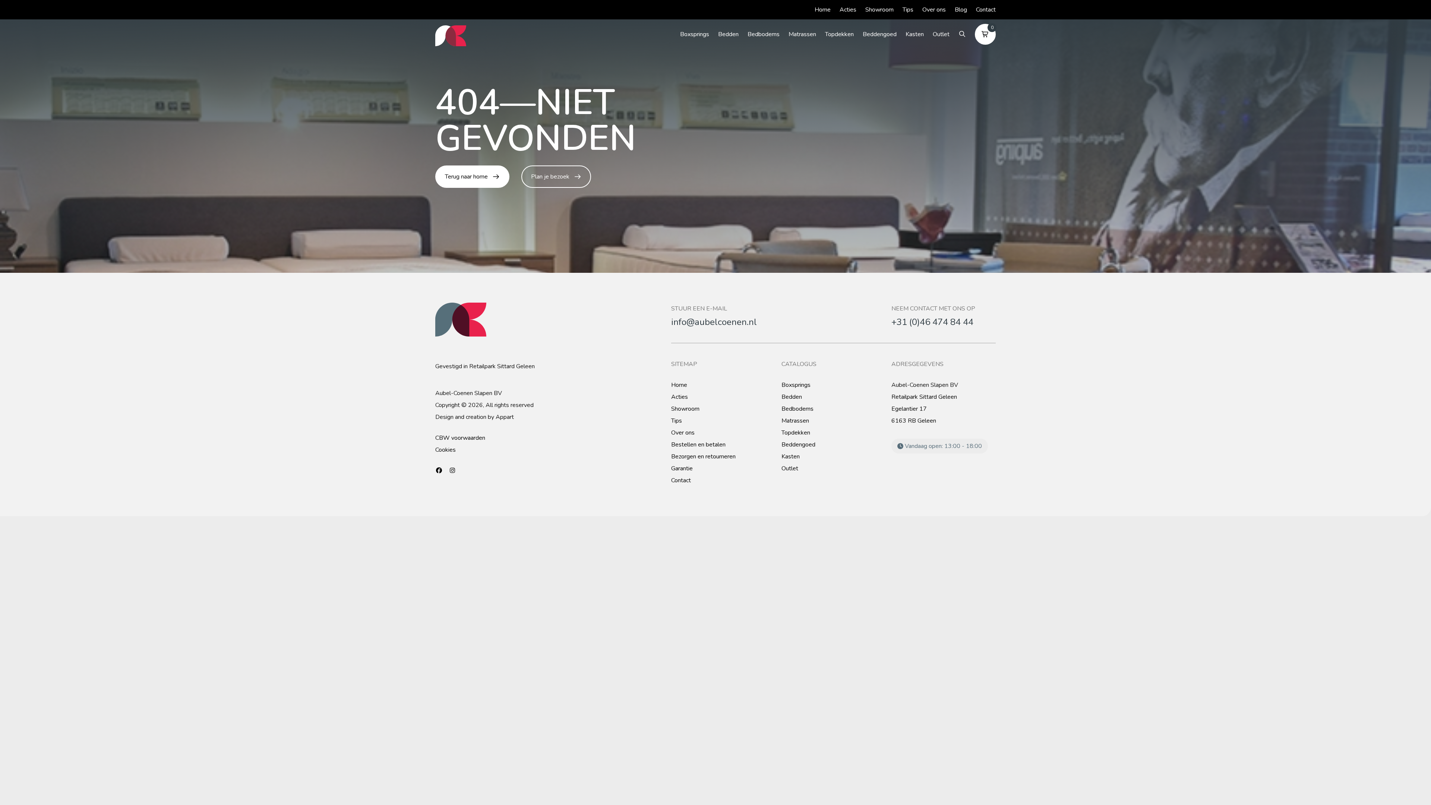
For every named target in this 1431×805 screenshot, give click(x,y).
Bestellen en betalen (698, 445)
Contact (986, 10)
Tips (908, 10)
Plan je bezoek (550, 177)
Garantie (682, 468)
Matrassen (802, 34)
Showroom (879, 10)
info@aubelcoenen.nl (714, 322)
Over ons (934, 10)
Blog (961, 10)
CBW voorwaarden (460, 438)
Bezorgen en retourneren (703, 456)
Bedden (728, 34)
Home (823, 10)
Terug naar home (466, 177)
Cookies (445, 450)
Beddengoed (880, 34)
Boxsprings (694, 34)
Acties (848, 10)
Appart (505, 417)
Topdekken (839, 34)
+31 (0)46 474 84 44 (932, 322)
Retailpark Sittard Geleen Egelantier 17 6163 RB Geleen (924, 409)
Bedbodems (764, 34)
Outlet (941, 34)
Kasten (915, 34)
